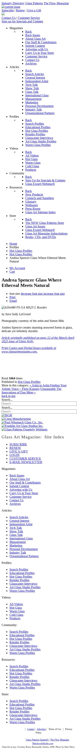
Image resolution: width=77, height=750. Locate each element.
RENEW (15, 448)
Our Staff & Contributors (25, 482)
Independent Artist (20, 524)
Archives (15, 503)
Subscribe (8, 10)
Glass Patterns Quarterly (37, 740)
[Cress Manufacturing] (16, 418)
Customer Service (29, 17)
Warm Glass (17, 611)
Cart (12, 271)
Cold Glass (16, 614)
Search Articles (18, 517)
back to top (8, 396)
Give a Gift (34, 10)
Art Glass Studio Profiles (24, 587)
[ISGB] (7, 415)
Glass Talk (16, 535)
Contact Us (9, 17)
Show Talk (16, 531)
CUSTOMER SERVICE (25, 458)
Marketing (15, 545)
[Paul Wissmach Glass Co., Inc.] (22, 422)
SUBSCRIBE (18, 444)
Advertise (41, 729)
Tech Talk (15, 527)
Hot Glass (15, 607)
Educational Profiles (22, 573)
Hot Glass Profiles (29, 381)
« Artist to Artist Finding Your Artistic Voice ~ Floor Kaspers (34, 387)
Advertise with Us (20, 489)
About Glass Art (19, 479)
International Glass (21, 538)
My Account (17, 268)
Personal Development (23, 549)
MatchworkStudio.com (42, 743)
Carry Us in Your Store (23, 493)
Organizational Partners (24, 556)
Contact (30, 729)
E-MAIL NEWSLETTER (25, 462)
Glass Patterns (34, 3)
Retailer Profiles (19, 580)
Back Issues (16, 475)
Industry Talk (17, 552)
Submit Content (19, 486)
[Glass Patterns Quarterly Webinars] (24, 429)
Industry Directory (13, 3)
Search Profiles (18, 569)
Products (14, 618)
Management (17, 542)
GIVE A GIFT (18, 451)
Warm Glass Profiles (22, 590)
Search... (7, 399)
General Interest (19, 520)
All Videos (16, 604)
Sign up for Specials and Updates (22, 21)
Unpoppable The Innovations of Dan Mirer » (31, 390)
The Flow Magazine (56, 3)
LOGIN (14, 455)
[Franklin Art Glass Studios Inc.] (22, 426)
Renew (20, 10)
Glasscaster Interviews (23, 583)
